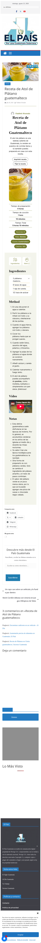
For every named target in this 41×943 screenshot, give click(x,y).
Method (27, 263)
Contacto (5, 903)
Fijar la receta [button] (20, 164)
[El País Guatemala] (5, 53)
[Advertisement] (20, 743)
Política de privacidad (10, 908)
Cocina (7, 83)
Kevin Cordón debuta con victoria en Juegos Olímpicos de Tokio (19, 599)
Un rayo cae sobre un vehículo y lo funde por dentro (21, 591)
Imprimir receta (20, 159)
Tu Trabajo (5, 884)
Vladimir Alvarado (21, 102)
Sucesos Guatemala (8, 888)
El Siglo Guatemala (8, 875)
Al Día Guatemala (8, 879)
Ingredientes (15, 263)
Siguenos (7, 710)
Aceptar (20, 935)
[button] (38, 913)
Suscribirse (12, 577)
